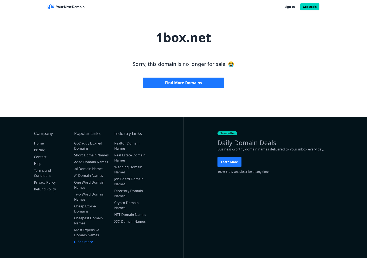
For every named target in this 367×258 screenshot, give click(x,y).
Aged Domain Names (91, 162)
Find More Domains (183, 82)
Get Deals (310, 7)
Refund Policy (45, 189)
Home (39, 143)
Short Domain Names (91, 155)
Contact (40, 157)
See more (85, 242)
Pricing (39, 150)
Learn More (229, 162)
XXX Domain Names (130, 221)
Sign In (290, 7)
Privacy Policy (45, 182)
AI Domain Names (88, 175)
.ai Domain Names (88, 168)
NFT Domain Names (130, 214)
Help (37, 163)
